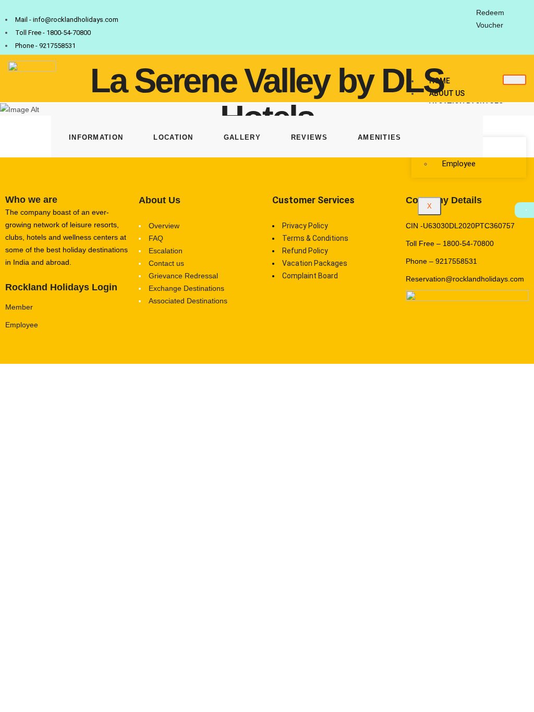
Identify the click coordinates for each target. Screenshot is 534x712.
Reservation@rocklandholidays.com (465, 279)
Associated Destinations (188, 301)
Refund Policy (305, 251)
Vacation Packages (314, 263)
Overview (164, 226)
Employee (459, 163)
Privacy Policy (305, 226)
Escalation (166, 251)
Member (19, 307)
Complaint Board (310, 276)
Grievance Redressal (183, 276)
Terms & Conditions (315, 238)
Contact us (166, 263)
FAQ (156, 238)
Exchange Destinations (186, 288)
